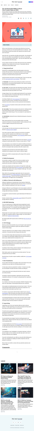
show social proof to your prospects (12, 79)
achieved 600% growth (17, 198)
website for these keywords (13, 215)
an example (7, 104)
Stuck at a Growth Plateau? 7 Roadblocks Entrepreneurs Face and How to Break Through (7, 402)
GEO (18, 374)
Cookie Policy (12, 425)
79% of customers (21, 135)
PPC (1, 374)
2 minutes (29, 139)
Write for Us (22, 425)
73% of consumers (16, 99)
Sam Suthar (3, 384)
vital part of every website (11, 129)
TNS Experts (20, 384)
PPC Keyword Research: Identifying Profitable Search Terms (7, 377)
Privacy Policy (17, 425)
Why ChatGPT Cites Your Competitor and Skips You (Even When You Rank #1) (24, 377)
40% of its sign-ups (27, 218)
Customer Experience (21, 398)
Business (2, 398)
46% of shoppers (19, 167)
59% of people (19, 323)
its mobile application (16, 174)
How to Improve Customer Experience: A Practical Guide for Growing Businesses (25, 401)
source (23, 185)
